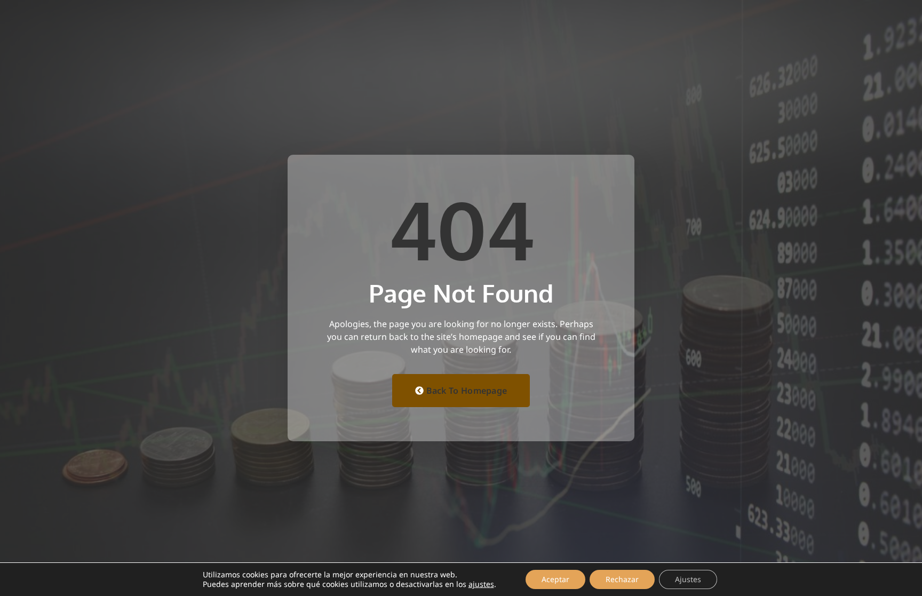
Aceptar (555, 579)
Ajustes (688, 579)
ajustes (481, 584)
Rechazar (622, 579)
